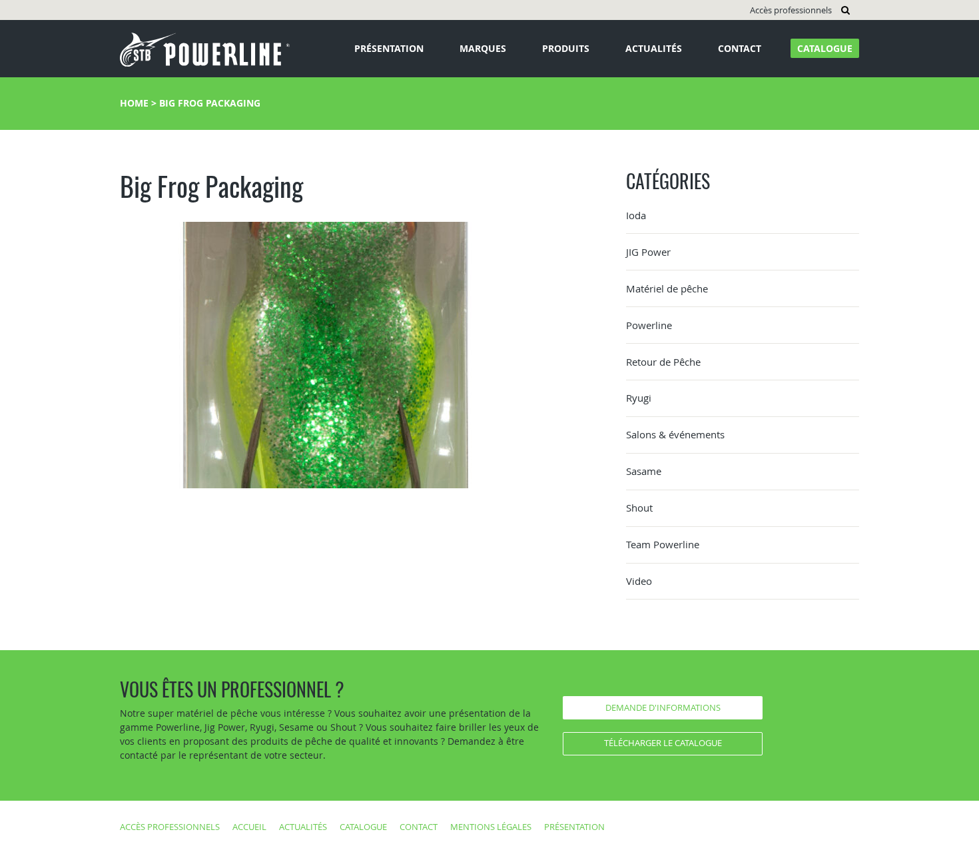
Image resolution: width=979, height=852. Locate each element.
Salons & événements (675, 434)
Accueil (249, 827)
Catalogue (824, 48)
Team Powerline (662, 544)
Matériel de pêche (667, 288)
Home (134, 103)
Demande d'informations (663, 707)
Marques (483, 48)
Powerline (649, 325)
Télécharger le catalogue (663, 743)
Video (639, 581)
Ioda (636, 215)
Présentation (389, 48)
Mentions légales (490, 827)
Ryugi (638, 397)
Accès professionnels (791, 10)
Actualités (653, 48)
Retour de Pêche (663, 361)
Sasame (643, 471)
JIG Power (648, 251)
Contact (739, 48)
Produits (565, 48)
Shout (639, 507)
